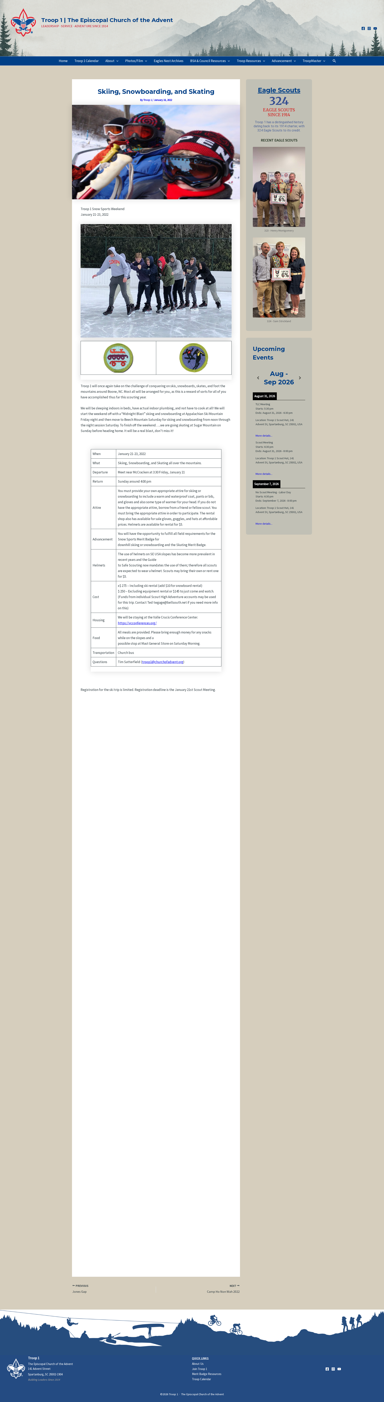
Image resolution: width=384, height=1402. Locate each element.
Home (63, 61)
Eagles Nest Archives (168, 61)
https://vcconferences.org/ (137, 623)
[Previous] (258, 378)
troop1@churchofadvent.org (162, 662)
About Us (198, 1364)
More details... (264, 435)
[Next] (300, 378)
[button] (116, 60)
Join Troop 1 (199, 1369)
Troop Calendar (201, 1379)
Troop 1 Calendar (86, 61)
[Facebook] (363, 28)
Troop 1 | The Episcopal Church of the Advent (107, 20)
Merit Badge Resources (206, 1374)
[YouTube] (375, 28)
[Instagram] (369, 28)
